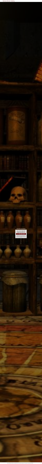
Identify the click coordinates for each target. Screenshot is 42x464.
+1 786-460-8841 (21, 233)
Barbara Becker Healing (9, 1)
